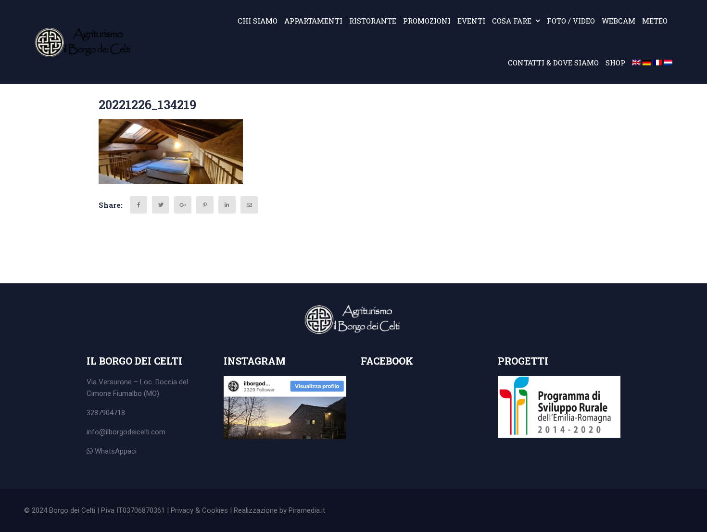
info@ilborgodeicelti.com (126, 432)
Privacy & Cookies (199, 510)
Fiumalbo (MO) (136, 393)
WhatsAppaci (115, 451)
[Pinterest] (205, 205)
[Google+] (182, 205)
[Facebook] (138, 205)
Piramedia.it (307, 510)
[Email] (249, 205)
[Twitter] (160, 205)
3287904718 (106, 412)
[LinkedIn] (227, 205)
